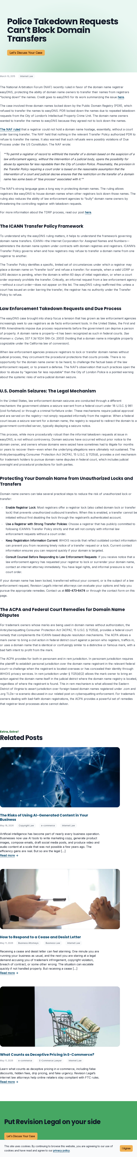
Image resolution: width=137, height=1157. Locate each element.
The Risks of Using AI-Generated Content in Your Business (44, 817)
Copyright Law (26, 825)
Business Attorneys (28, 943)
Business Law (53, 943)
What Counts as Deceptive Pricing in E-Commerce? (47, 1054)
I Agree (126, 1148)
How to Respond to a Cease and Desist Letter (40, 937)
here (121, 97)
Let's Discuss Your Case (26, 52)
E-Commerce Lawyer (50, 1060)
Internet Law (26, 76)
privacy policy (61, 1150)
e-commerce (48, 825)
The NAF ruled (10, 129)
